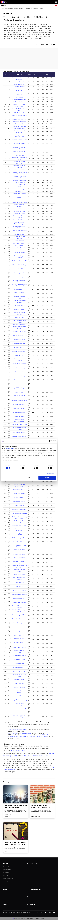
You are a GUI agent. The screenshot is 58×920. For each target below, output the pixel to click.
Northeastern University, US (19, 261)
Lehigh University (19, 505)
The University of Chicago (19, 102)
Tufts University (19, 241)
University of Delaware (19, 404)
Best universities (9, 8)
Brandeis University (19, 347)
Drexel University (19, 355)
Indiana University (19, 245)
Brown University (19, 155)
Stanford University (19, 86)
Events (5, 889)
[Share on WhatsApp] (54, 44)
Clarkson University (19, 635)
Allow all (47, 477)
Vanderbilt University (19, 182)
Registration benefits (8, 878)
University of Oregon (19, 416)
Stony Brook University (19, 305)
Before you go (33, 863)
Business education (18, 8)
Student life (6, 872)
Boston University (19, 170)
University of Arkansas (19, 554)
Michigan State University (19, 193)
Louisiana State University (19, 509)
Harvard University (19, 84)
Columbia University (19, 113)
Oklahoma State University (19, 526)
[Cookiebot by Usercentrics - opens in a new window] (50, 441)
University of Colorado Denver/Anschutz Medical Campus (19, 326)
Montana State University (19, 647)
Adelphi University (19, 696)
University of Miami (19, 269)
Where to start (6, 866)
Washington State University (19, 436)
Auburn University (19, 497)
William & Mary (19, 627)
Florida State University (19, 289)
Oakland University (19, 679)
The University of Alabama (19, 615)
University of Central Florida (19, 400)
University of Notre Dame (19, 243)
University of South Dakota (19, 671)
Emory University (19, 189)
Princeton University (19, 82)
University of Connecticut (19, 331)
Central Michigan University (19, 631)
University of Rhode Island (19, 619)
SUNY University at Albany (19, 538)
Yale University (19, 97)
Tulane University (19, 392)
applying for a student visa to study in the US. (36, 756)
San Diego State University (19, 655)
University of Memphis (19, 667)
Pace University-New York (19, 712)
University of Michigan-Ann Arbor (17, 736)
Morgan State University (19, 708)
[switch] (22, 468)
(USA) (25, 335)
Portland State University (19, 602)
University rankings (7, 881)
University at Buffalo (19, 309)
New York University (19, 128)
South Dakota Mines (19, 659)
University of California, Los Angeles (38, 736)
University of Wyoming (19, 623)
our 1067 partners (10, 448)
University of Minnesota (19, 180)
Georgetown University (19, 252)
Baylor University (19, 582)
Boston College (19, 277)
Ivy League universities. (17, 750)
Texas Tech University (19, 542)
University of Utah (19, 273)
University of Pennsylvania (19, 99)
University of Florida (19, 211)
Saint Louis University (19, 376)
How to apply (6, 875)
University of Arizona (19, 213)
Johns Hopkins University (19, 104)
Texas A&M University (19, 220)
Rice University (19, 191)
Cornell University (19, 106)
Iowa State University (19, 368)
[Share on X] (49, 44)
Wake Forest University (19, 432)
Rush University (19, 372)
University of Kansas (19, 339)
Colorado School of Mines (19, 351)
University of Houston (19, 408)
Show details (50, 473)
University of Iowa (19, 317)
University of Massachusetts (19, 202)
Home (2, 8)
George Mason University (19, 364)
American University (19, 493)
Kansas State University (19, 501)
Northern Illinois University (19, 594)
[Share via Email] (51, 44)
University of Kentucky (19, 412)
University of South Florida (19, 343)
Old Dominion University (19, 598)
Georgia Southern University (19, 700)
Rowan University (19, 683)
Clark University (19, 586)
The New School (19, 663)
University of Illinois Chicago (19, 265)
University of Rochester (19, 209)
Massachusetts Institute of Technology (18, 730)
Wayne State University (19, 489)
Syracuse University (19, 380)
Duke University (19, 124)
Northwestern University (19, 126)
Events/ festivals (28, 8)
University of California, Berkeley (44, 735)
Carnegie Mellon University (19, 119)
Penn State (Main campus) (19, 200)
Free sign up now (40, 918)
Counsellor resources (38, 8)
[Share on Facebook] (47, 44)
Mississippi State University (19, 513)
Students (3, 5)
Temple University (19, 384)
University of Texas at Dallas (19, 424)
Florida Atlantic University (19, 590)
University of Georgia (17, 335)
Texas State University (19, 688)
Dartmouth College (19, 234)
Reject (28, 477)
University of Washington (19, 121)
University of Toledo (19, 574)
